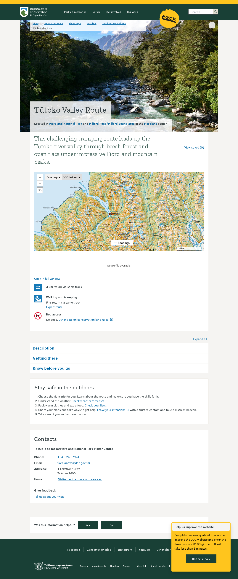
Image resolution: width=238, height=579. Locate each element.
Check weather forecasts (88, 401)
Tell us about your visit (49, 496)
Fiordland (92, 23)
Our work (132, 12)
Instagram (125, 549)
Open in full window (47, 278)
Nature (96, 12)
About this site (158, 565)
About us (114, 565)
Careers (84, 565)
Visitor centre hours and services (80, 479)
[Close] (227, 527)
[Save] (199, 140)
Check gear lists (95, 405)
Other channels (167, 549)
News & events (98, 565)
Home (35, 23)
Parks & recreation (75, 12)
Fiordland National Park (114, 23)
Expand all (200, 339)
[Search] (215, 12)
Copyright (142, 565)
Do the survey (201, 559)
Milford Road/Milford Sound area (112, 123)
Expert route (54, 307)
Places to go (75, 23)
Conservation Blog (99, 549)
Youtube (144, 549)
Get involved (113, 12)
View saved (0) (194, 147)
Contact (126, 565)
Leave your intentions (111, 410)
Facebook (73, 549)
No (111, 525)
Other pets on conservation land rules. (84, 319)
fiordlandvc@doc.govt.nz (73, 463)
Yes (88, 525)
